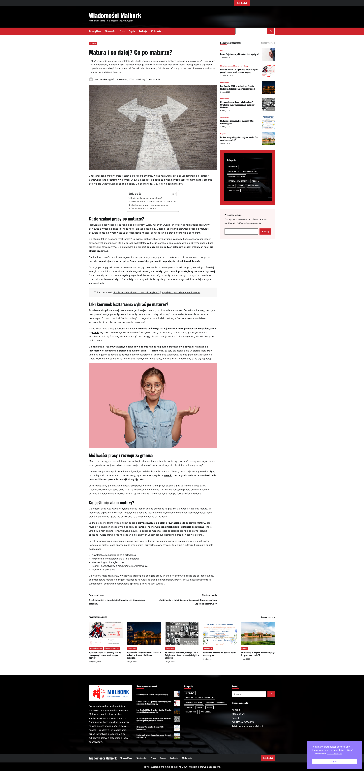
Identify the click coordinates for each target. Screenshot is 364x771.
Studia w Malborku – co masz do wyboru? (136, 292)
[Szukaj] (270, 31)
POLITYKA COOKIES (243, 722)
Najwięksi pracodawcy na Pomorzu (181, 292)
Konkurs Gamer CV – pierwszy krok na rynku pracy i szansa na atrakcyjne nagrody (239, 71)
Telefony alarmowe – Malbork (248, 726)
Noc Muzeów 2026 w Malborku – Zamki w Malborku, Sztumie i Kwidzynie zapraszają (237, 87)
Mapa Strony (238, 713)
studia (95, 332)
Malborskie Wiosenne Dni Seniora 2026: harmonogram (237, 122)
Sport (241, 186)
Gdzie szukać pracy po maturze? (146, 198)
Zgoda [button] (334, 761)
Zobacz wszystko (268, 43)
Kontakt (236, 709)
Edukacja (93, 43)
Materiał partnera (226, 66)
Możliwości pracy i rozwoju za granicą (149, 205)
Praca (222, 51)
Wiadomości (253, 186)
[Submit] (271, 694)
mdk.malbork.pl (169, 766)
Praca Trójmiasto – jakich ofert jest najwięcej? (239, 54)
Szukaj (265, 231)
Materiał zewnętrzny (240, 66)
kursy (115, 575)
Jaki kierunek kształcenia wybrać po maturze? (153, 201)
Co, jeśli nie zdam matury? (144, 208)
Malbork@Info (107, 79)
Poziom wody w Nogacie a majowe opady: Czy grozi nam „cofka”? (239, 138)
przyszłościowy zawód (157, 545)
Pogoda (223, 134)
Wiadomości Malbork (115, 15)
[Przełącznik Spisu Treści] (172, 194)
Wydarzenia (224, 83)
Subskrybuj (268, 757)
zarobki (168, 475)
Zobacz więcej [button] (334, 753)
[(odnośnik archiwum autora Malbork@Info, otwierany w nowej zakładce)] (91, 80)
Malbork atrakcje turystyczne (242, 171)
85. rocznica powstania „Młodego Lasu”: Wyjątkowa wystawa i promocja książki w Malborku (237, 104)
